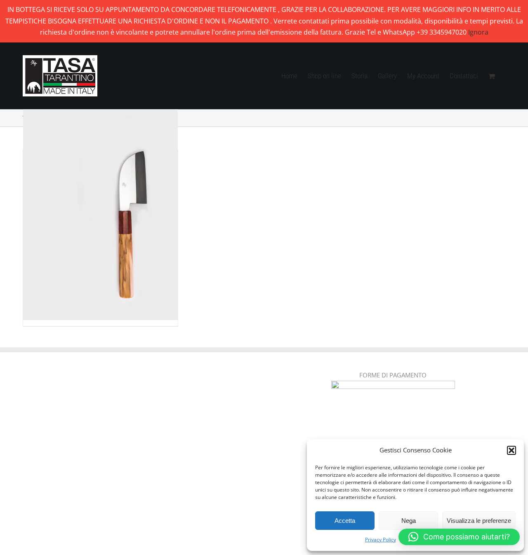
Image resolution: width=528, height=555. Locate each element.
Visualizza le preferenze (479, 520)
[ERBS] (100, 204)
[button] (511, 450)
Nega (408, 520)
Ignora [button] (478, 32)
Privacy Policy (380, 539)
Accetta (345, 520)
